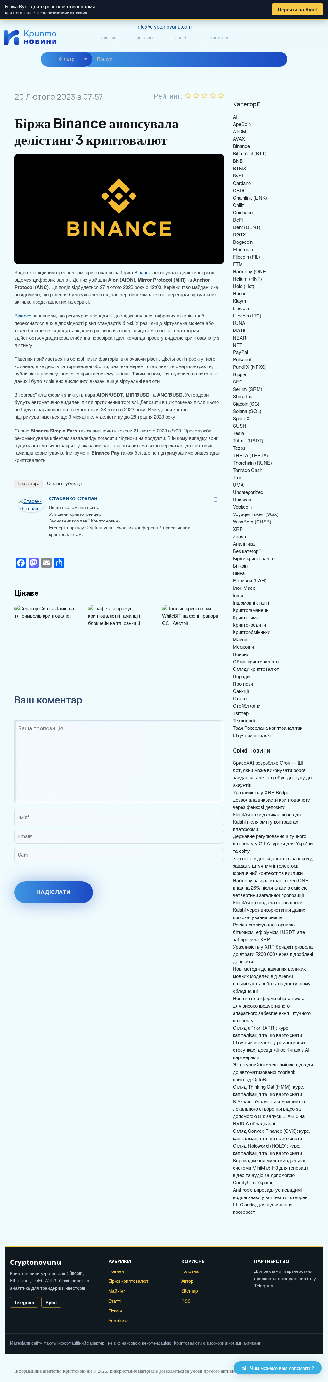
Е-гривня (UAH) (249, 580)
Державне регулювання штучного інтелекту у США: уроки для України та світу (273, 843)
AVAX (239, 138)
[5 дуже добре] (221, 95)
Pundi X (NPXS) (250, 366)
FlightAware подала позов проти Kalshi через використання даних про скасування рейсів (269, 909)
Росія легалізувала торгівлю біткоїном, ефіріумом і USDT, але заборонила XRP (269, 931)
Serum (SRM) (247, 388)
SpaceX (241, 418)
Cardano (242, 182)
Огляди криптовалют (256, 668)
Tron (237, 477)
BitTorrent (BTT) (249, 153)
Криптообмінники (251, 632)
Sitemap (189, 1290)
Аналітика (244, 543)
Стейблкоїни (246, 705)
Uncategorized (248, 492)
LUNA (239, 322)
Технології (244, 720)
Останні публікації (64, 483)
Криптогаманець (251, 609)
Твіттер (241, 713)
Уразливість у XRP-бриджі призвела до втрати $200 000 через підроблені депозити (273, 954)
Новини (241, 654)
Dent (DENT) (246, 227)
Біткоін (240, 565)
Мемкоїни (243, 646)
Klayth (239, 300)
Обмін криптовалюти (256, 661)
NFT (237, 344)
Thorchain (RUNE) (252, 462)
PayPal (240, 352)
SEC (238, 381)
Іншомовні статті (251, 602)
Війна (239, 573)
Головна (107, 38)
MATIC (240, 330)
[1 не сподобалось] (188, 95)
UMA (238, 484)
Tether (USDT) (248, 440)
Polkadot (242, 359)
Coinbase (243, 212)
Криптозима (246, 617)
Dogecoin (243, 241)
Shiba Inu (242, 396)
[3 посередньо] (204, 95)
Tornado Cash (247, 469)
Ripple (239, 374)
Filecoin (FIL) (246, 256)
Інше (238, 595)
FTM (238, 263)
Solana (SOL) (247, 410)
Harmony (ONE (249, 271)
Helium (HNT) (247, 278)
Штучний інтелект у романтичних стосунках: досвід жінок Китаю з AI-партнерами (272, 1049)
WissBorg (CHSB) (252, 521)
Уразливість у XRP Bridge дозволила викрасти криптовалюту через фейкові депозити (271, 799)
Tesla (238, 433)
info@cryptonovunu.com (164, 26)
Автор (187, 1281)
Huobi (239, 293)
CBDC (240, 190)
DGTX (239, 234)
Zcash (239, 536)
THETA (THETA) (250, 455)
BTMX (239, 168)
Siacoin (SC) (246, 403)
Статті (180, 38)
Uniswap (242, 499)
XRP (238, 528)
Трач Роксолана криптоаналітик (267, 727)
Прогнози (243, 683)
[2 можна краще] (196, 95)
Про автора (28, 483)
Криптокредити (249, 624)
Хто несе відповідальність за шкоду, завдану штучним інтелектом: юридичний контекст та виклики (273, 865)
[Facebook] (216, 499)
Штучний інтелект (252, 735)
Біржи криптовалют (254, 558)
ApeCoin (242, 123)
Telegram (24, 1302)
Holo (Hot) (243, 286)
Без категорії (247, 550)
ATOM (239, 131)
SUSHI (240, 425)
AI (235, 116)
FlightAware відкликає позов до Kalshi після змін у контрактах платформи (267, 821)
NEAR (239, 337)
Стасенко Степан (73, 498)
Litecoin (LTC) (247, 315)
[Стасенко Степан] (31, 501)
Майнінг (241, 639)
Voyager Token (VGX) (256, 514)
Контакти (220, 38)
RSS (185, 1300)
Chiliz (238, 205)
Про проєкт (145, 38)
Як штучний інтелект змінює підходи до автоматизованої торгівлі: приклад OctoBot (273, 1071)
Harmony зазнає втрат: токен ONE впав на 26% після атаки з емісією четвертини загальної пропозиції (270, 887)
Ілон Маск (244, 587)
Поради (241, 676)
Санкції (241, 690)
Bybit (238, 175)
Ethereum (243, 249)
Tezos (239, 447)
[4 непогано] (213, 95)
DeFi (238, 219)
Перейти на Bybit (297, 9)
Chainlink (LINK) (250, 197)
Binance (143, 272)
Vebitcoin (242, 506)
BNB (238, 160)
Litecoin (241, 308)
